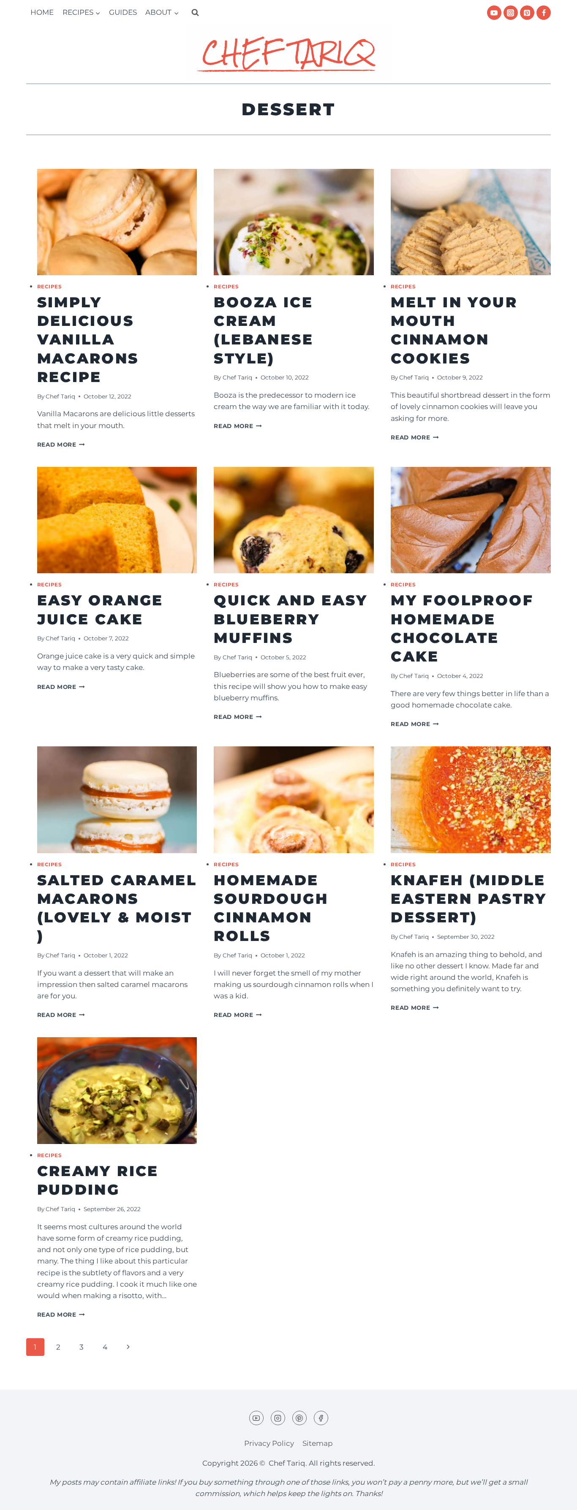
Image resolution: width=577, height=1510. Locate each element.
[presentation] (117, 222)
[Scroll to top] (555, 1497)
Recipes (49, 286)
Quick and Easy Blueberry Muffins (290, 618)
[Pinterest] (527, 12)
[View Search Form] (195, 12)
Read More (61, 444)
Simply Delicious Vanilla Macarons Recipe (88, 339)
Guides (123, 12)
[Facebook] (543, 12)
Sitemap (317, 1443)
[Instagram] (511, 12)
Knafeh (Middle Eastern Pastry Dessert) (469, 898)
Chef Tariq (60, 396)
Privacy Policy (269, 1443)
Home (42, 12)
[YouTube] (494, 12)
